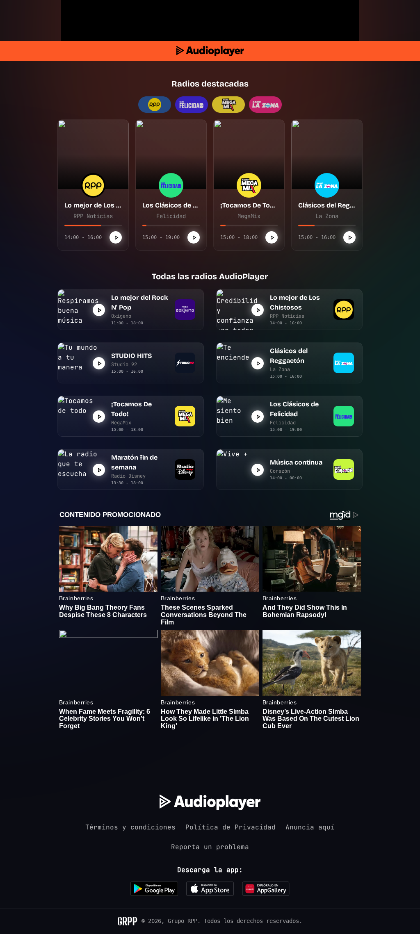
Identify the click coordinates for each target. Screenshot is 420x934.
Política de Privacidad (230, 827)
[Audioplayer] (210, 51)
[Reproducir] (116, 237)
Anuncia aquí (310, 827)
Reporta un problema (210, 847)
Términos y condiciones (130, 827)
